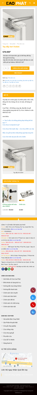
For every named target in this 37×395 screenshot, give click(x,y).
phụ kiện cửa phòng (17, 80)
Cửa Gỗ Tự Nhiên (19, 388)
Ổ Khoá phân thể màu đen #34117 (10, 205)
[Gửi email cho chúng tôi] (6, 269)
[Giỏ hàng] (34, 3)
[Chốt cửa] (26, 194)
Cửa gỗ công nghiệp (13, 385)
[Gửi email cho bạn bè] (13, 86)
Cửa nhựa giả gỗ (25, 385)
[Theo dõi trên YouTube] (12, 269)
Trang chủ (5, 43)
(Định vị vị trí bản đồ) (15, 240)
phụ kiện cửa (8, 80)
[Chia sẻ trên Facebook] (7, 86)
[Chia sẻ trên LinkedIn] (19, 86)
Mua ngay (18, 73)
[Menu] (2, 3)
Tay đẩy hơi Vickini (14, 82)
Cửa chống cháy (8, 387)
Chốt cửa (22, 204)
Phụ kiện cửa (20, 43)
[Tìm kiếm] (30, 3)
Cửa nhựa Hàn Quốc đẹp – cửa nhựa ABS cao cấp (18, 129)
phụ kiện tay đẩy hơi (28, 80)
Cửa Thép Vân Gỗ (19, 387)
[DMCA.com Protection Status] (6, 310)
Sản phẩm (12, 43)
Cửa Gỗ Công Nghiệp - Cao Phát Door (19, 375)
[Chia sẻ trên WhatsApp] (4, 86)
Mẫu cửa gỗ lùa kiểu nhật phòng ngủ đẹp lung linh (18, 133)
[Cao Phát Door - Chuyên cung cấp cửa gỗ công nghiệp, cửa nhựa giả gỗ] (16, 3)
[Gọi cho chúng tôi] (9, 269)
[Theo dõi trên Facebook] (2, 269)
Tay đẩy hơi (6, 82)
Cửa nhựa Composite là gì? (11, 125)
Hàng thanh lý (29, 387)
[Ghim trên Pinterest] (16, 86)
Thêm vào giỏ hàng (20, 68)
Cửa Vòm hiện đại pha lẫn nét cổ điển (14, 137)
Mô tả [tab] (6, 95)
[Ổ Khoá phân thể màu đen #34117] (10, 194)
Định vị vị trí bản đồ (16, 229)
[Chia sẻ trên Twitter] (10, 86)
